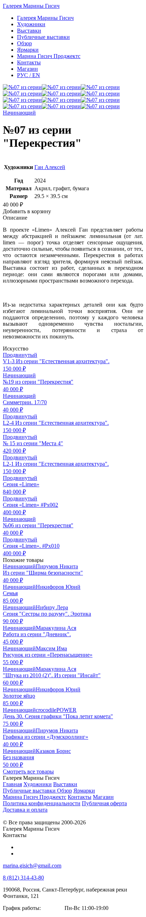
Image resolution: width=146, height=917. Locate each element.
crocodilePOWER (56, 710)
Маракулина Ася (56, 628)
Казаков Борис (53, 751)
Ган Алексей (49, 167)
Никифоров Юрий (58, 587)
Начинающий (19, 113)
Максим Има (51, 648)
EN (28, 75)
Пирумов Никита (57, 566)
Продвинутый (20, 355)
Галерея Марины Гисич (31, 6)
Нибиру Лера (52, 607)
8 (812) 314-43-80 (23, 878)
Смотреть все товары (28, 771)
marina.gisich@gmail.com (32, 866)
